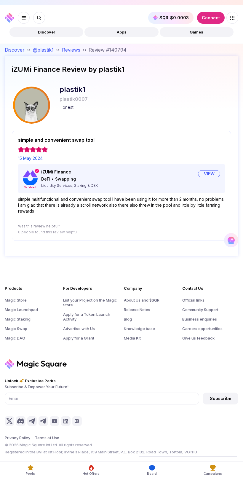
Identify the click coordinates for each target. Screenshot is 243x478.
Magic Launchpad (21, 309)
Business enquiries (199, 319)
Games (196, 32)
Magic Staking (18, 319)
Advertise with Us (79, 328)
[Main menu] (24, 18)
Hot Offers (91, 473)
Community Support (200, 309)
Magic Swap (16, 328)
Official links (193, 300)
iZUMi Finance (56, 171)
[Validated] (30, 177)
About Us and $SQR (141, 300)
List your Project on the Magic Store (90, 302)
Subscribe (220, 398)
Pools (30, 473)
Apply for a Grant (78, 338)
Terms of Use (47, 437)
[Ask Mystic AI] (231, 240)
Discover (46, 32)
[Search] (39, 18)
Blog (128, 319)
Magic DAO (15, 338)
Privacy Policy (17, 437)
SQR (174, 17)
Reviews (71, 50)
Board (152, 473)
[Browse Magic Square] (232, 18)
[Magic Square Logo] (9, 18)
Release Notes (137, 309)
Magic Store (16, 300)
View (209, 173)
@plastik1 (43, 50)
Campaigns (213, 473)
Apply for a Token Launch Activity (86, 316)
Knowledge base (139, 328)
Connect (211, 17)
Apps (122, 32)
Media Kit (132, 338)
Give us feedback (198, 338)
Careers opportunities (202, 328)
